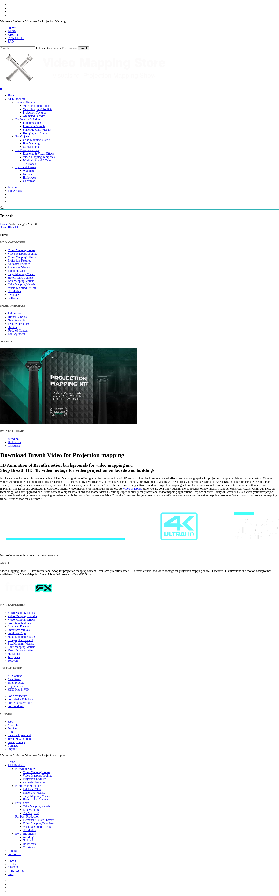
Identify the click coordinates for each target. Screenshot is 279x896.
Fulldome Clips (17, 270)
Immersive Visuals (19, 267)
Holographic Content (20, 277)
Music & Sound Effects (22, 287)
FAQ (11, 721)
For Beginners (16, 334)
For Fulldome (16, 706)
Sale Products (16, 682)
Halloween (14, 442)
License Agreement (19, 735)
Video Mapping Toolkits (22, 253)
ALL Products (16, 765)
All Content (15, 675)
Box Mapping (31, 809)
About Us (13, 725)
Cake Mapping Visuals (21, 284)
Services (13, 728)
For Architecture (17, 696)
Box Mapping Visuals (21, 281)
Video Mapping (132, 488)
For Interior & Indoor (20, 699)
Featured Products (18, 323)
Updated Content (18, 330)
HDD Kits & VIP (18, 689)
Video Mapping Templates (38, 823)
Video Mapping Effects (22, 257)
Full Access (15, 313)
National (28, 840)
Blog (10, 731)
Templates (14, 294)
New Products (16, 320)
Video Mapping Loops (21, 250)
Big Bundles (15, 686)
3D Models (14, 291)
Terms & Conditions (20, 738)
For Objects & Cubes (20, 702)
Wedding (13, 438)
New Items (14, 679)
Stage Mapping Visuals (21, 274)
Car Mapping (31, 813)
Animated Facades (19, 263)
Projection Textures (19, 260)
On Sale (12, 327)
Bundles (12, 850)
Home (4, 224)
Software (13, 298)
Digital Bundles (17, 316)
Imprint (12, 749)
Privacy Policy (16, 742)
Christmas (14, 445)
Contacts (13, 745)
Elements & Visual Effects (38, 820)
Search (83, 48)
